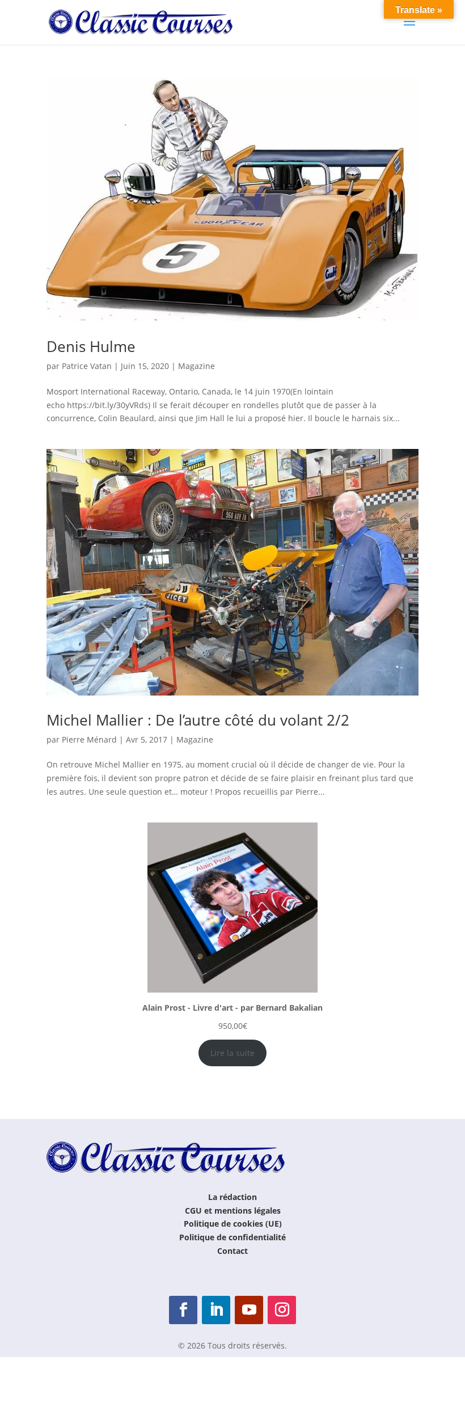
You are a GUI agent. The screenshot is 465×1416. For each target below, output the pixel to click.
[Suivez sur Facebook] (183, 1310)
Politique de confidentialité (232, 1237)
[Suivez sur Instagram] (282, 1310)
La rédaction (232, 1197)
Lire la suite (232, 1053)
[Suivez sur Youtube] (249, 1310)
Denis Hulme (91, 346)
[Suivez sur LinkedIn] (216, 1310)
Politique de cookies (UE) (233, 1223)
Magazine (196, 366)
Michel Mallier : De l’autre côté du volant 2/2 (197, 720)
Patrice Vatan (87, 366)
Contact (232, 1250)
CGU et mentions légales (233, 1210)
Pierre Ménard (89, 739)
